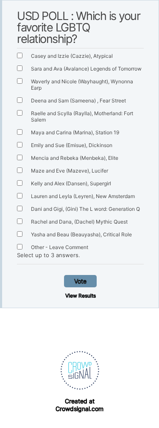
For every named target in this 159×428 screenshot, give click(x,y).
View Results (80, 295)
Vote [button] (80, 281)
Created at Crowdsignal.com (79, 404)
